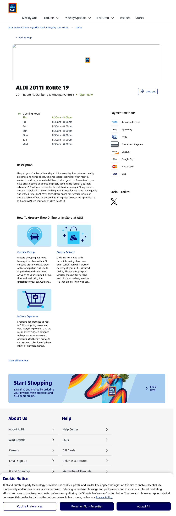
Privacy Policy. (104, 497)
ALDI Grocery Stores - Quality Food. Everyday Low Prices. (38, 27)
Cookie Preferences (29, 506)
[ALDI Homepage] (12, 8)
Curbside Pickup (26, 252)
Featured (103, 18)
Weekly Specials (75, 18)
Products (48, 18)
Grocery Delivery (66, 252)
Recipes (125, 18)
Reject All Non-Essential (86, 506)
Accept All (143, 506)
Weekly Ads (29, 18)
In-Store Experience (27, 316)
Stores (139, 18)
